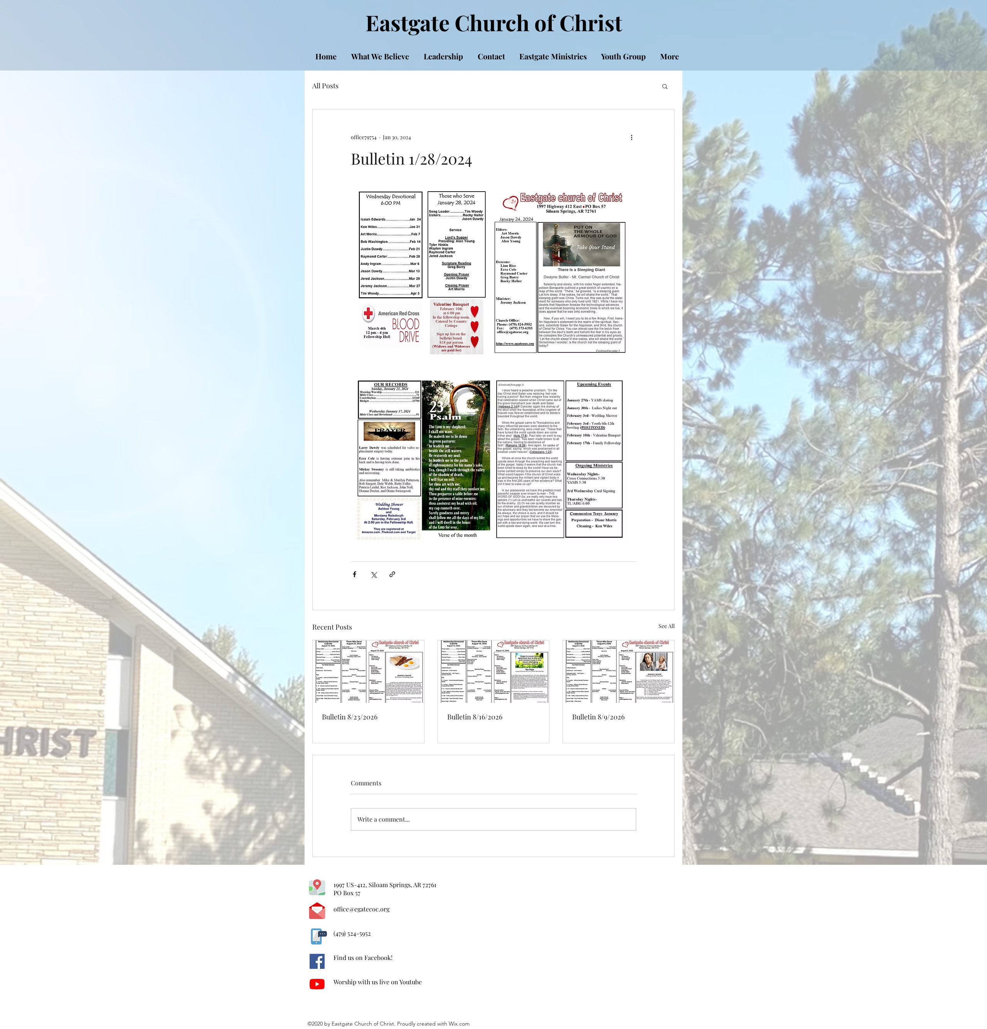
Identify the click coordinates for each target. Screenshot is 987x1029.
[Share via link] (392, 574)
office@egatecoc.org (361, 909)
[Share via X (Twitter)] (373, 574)
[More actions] (631, 137)
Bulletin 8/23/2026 (349, 716)
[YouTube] (317, 984)
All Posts (325, 85)
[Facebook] (317, 961)
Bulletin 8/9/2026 (598, 716)
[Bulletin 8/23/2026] (368, 671)
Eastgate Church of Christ (493, 22)
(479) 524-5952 (352, 933)
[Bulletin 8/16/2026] (493, 671)
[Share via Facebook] (354, 574)
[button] (665, 86)
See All (667, 626)
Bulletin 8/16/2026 (474, 716)
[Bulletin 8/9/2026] (618, 671)
